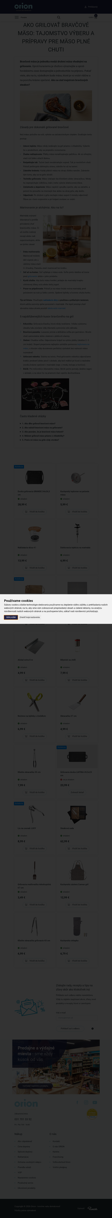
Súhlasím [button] (11, 617)
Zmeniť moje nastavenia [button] (30, 617)
